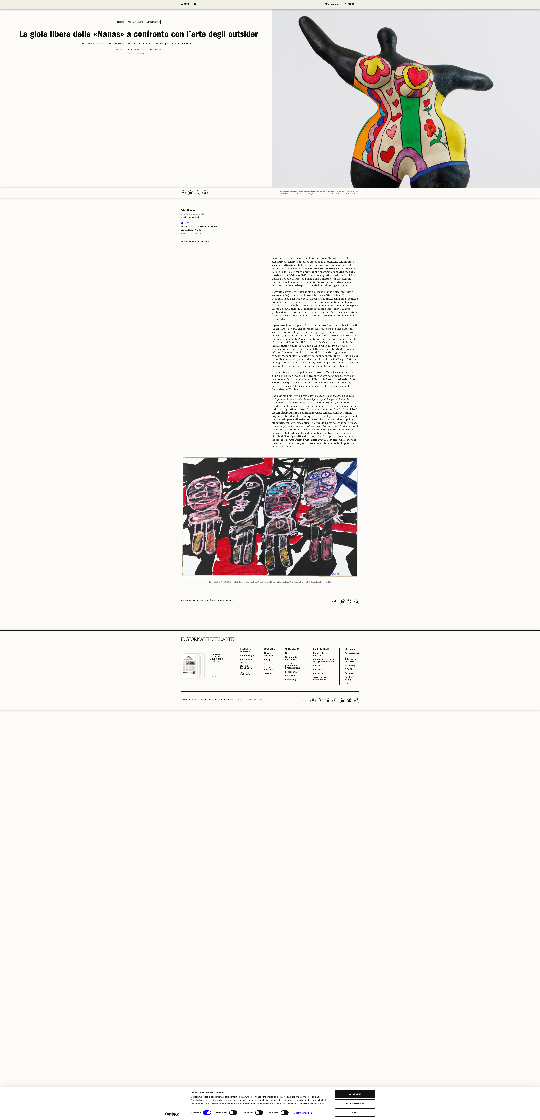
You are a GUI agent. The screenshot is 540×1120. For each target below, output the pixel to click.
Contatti (349, 673)
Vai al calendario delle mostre (195, 241)
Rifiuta (355, 1112)
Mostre (120, 22)
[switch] (233, 1112)
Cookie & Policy (350, 678)
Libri (287, 653)
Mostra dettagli (301, 1113)
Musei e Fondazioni (246, 667)
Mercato (268, 674)
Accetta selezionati (355, 1103)
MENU (186, 4)
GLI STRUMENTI (321, 649)
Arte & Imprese (268, 668)
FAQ (347, 683)
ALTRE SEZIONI (292, 649)
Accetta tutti (355, 1094)
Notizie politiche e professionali (292, 665)
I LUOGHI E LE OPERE (245, 650)
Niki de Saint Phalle (191, 230)
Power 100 (318, 674)
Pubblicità (350, 669)
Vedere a (290, 676)
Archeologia (247, 656)
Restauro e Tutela (246, 661)
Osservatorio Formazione (320, 678)
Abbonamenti (332, 4)
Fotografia (291, 672)
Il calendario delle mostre (323, 654)
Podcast (317, 670)
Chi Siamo (350, 649)
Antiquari (269, 659)
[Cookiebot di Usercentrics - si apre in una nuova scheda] (172, 1114)
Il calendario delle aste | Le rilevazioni (323, 660)
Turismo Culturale (245, 673)
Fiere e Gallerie (268, 654)
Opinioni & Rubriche (291, 658)
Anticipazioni (153, 22)
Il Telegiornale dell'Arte (352, 659)
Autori (316, 666)
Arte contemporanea (137, 53)
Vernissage (291, 680)
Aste (266, 663)
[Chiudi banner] (381, 1091)
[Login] (194, 4)
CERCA (351, 4)
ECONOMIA (269, 649)
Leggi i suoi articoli (190, 217)
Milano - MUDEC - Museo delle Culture (199, 227)
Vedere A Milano (135, 22)
